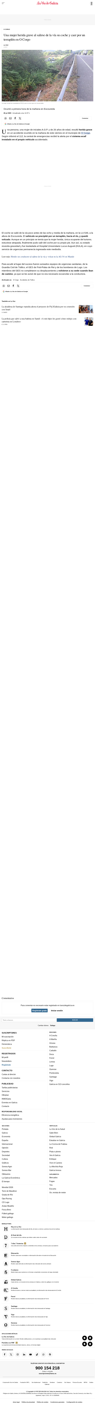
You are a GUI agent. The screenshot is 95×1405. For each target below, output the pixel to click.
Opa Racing (7, 1198)
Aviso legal (16, 1402)
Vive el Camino (55, 1163)
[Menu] (3, 3)
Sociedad (6, 1155)
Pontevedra (54, 1073)
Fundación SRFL (25, 1382)
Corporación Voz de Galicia (10, 1382)
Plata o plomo (55, 1152)
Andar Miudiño (8, 1206)
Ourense (52, 1069)
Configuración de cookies (74, 1402)
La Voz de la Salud (57, 1129)
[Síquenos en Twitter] (11, 1354)
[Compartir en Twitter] (20, 118)
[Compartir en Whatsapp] (6, 118)
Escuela (52, 1189)
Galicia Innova (55, 1170)
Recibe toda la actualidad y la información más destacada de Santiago (30, 1307)
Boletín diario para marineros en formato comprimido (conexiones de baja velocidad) (34, 1271)
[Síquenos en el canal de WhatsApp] (43, 1354)
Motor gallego (7, 1217)
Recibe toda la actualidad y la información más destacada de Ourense (30, 1324)
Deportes (5, 1152)
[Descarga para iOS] (84, 1338)
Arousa (52, 1043)
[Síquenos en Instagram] (17, 1354)
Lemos (52, 1062)
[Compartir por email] (10, 118)
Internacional (7, 1144)
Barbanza (53, 1047)
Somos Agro (7, 1166)
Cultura (5, 1159)
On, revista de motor (57, 1192)
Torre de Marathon (9, 1191)
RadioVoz (45, 1382)
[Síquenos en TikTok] (37, 1354)
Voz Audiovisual (36, 1382)
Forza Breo (6, 1210)
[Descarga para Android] (90, 1338)
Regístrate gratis (39, 1011)
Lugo (51, 1065)
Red (51, 1148)
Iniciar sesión (57, 1011)
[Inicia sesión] (91, 3)
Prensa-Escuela (77, 1382)
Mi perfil (5, 1057)
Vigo (51, 1080)
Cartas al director (9, 1074)
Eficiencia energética (10, 1115)
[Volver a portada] (48, 3)
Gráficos (5, 1163)
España (5, 1140)
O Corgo (85, 133)
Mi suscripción (8, 1037)
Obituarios (6, 1174)
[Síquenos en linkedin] (24, 1354)
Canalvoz (59, 1382)
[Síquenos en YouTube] (30, 1354)
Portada (5, 1129)
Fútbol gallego (8, 1213)
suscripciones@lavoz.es (47, 1374)
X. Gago (4, 312)
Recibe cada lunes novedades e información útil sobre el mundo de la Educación (33, 1254)
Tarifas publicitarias (10, 1088)
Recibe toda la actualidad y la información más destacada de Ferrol (30, 1297)
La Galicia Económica (11, 1178)
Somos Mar (6, 1170)
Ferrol (51, 1058)
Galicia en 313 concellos (59, 1084)
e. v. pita (4, 324)
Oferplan (5, 1095)
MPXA (85, 1382)
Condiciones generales (57, 1402)
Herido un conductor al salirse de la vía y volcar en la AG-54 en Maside (42, 256)
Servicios (5, 1091)
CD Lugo (5, 1202)
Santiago (53, 1077)
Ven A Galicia (54, 1155)
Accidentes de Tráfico (27, 280)
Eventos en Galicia (9, 1102)
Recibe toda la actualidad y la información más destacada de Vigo (29, 1315)
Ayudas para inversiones (12, 1119)
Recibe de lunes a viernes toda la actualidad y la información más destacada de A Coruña (36, 1289)
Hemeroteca (7, 1044)
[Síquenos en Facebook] (4, 1354)
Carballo (52, 1051)
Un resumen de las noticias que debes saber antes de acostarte (29, 1236)
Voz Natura (67, 1382)
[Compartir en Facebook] (15, 118)
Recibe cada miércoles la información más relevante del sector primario (31, 1263)
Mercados (53, 1177)
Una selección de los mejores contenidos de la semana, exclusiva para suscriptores (34, 1244)
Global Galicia (55, 1137)
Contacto (5, 1106)
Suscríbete (6, 1048)
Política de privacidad (28, 1402)
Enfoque (52, 1159)
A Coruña (53, 1035)
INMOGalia (6, 1099)
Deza (51, 1054)
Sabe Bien (53, 1133)
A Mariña (53, 1039)
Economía (6, 1137)
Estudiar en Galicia (57, 1140)
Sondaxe (52, 1382)
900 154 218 (47, 1367)
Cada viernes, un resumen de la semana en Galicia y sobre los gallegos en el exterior (35, 1281)
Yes (50, 1185)
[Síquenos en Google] (50, 1354)
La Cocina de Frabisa (58, 1144)
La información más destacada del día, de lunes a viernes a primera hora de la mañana (35, 1228)
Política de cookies (42, 1402)
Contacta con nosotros (11, 1078)
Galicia (5, 1133)
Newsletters (6, 1061)
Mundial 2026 (7, 1187)
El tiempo (6, 1181)
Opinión (5, 1148)
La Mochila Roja (56, 1166)
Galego (52, 1025)
